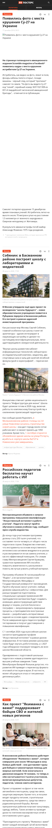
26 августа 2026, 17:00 (11, 481)
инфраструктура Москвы (13, 447)
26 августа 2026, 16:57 (11, 720)
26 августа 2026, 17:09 (11, 271)
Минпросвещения (22, 682)
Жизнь (39, 8)
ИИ (45, 682)
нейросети (37, 682)
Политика (13, 8)
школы (41, 447)
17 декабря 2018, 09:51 (11, 30)
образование (30, 447)
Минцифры (8, 682)
